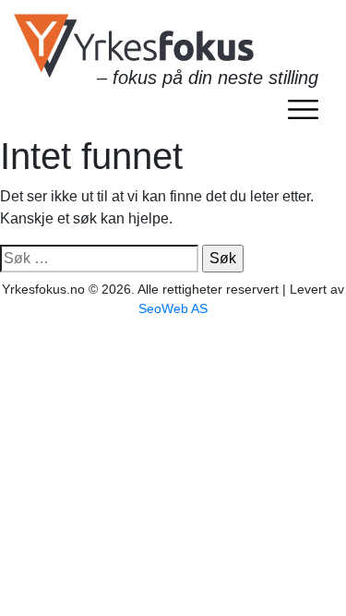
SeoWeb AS (173, 308)
